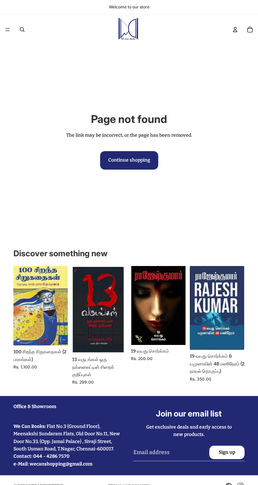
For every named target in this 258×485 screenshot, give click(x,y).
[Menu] (7, 29)
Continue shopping (129, 160)
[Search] (22, 29)
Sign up (227, 452)
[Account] (235, 29)
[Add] (58, 335)
